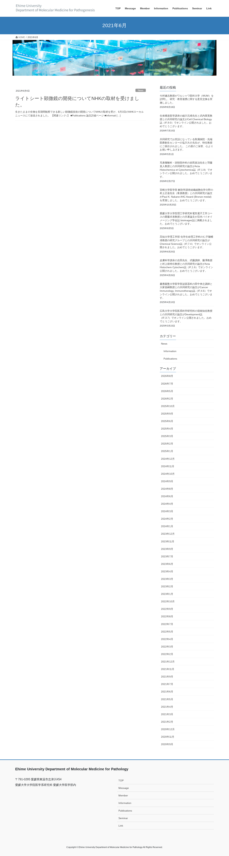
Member (123, 795)
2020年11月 (167, 736)
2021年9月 (167, 676)
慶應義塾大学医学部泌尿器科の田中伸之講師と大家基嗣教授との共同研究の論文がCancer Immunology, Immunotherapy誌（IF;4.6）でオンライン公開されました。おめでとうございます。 (186, 290)
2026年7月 (167, 383)
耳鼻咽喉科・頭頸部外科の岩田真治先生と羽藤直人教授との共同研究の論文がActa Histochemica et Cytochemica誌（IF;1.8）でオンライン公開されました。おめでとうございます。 (186, 169)
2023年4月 (167, 571)
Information (170, 351)
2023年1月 (167, 594)
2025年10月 (168, 406)
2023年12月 (168, 533)
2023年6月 (167, 564)
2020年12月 (168, 729)
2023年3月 (167, 579)
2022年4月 (167, 639)
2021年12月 (168, 661)
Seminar (123, 818)
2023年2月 (167, 586)
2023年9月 (167, 549)
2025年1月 (167, 451)
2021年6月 (167, 691)
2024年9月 (167, 481)
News (140, 90)
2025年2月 (167, 443)
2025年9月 (167, 413)
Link (120, 825)
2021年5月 (167, 699)
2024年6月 (167, 496)
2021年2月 (167, 721)
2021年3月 (167, 714)
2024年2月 (167, 518)
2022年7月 (167, 624)
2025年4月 (167, 428)
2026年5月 (167, 391)
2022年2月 (167, 654)
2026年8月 (167, 376)
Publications (170, 358)
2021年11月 (167, 669)
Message (123, 788)
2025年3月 (167, 436)
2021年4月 (167, 706)
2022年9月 (167, 609)
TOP (121, 780)
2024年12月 (168, 458)
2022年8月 (167, 616)
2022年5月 (167, 631)
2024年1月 (167, 526)
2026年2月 (167, 398)
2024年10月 (168, 473)
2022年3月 (167, 646)
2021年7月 (167, 684)
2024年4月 (167, 503)
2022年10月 (168, 601)
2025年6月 (167, 421)
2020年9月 (167, 744)
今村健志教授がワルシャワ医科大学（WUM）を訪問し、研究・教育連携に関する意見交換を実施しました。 (187, 99)
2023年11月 (167, 541)
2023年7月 (167, 556)
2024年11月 (167, 466)
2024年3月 (167, 511)
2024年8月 (167, 488)
